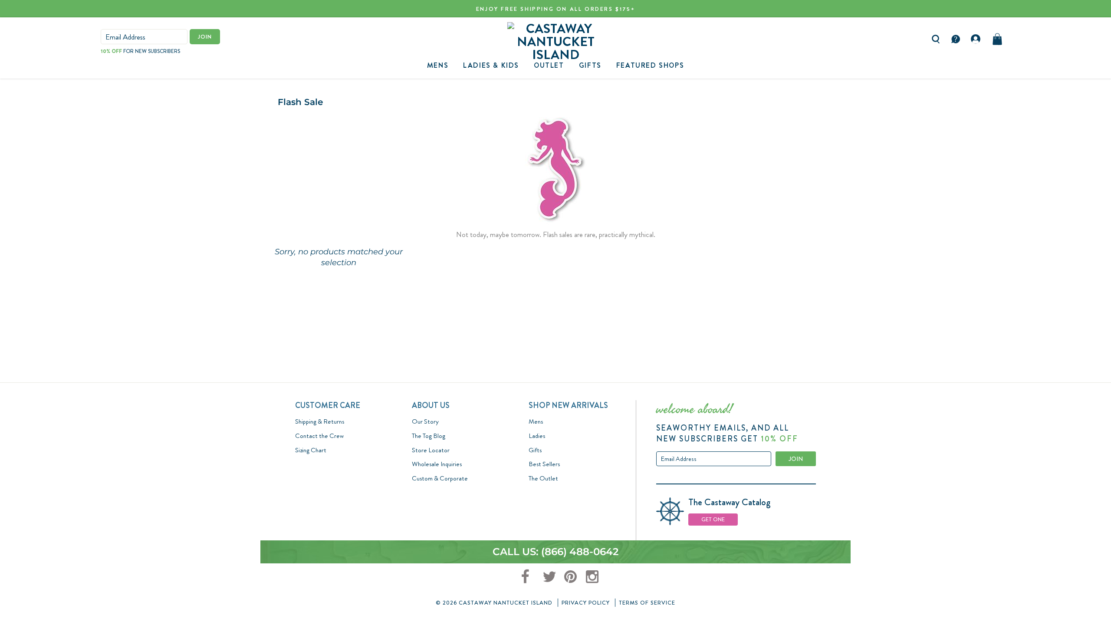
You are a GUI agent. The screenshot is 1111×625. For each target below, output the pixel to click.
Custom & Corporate (440, 478)
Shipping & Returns (319, 421)
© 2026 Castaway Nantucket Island (494, 603)
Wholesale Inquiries (437, 464)
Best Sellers (544, 464)
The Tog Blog (428, 436)
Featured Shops (650, 65)
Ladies (537, 436)
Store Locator (431, 450)
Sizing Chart (310, 450)
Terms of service (647, 603)
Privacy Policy (586, 603)
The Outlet (543, 478)
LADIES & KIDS (491, 65)
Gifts (535, 450)
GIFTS (590, 65)
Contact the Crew (319, 436)
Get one (713, 519)
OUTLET (549, 65)
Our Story (425, 421)
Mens (437, 65)
